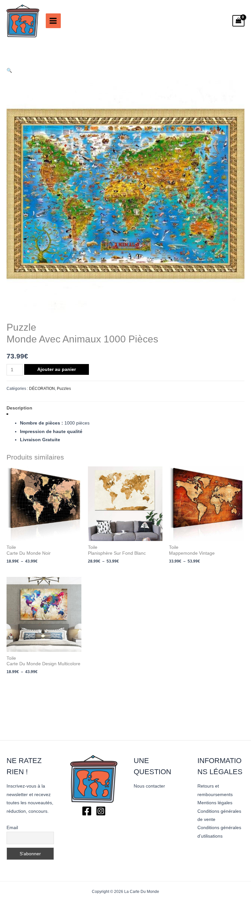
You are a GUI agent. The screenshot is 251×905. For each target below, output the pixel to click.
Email (12, 827)
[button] (9, 70)
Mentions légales (214, 802)
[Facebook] (87, 811)
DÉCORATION (42, 388)
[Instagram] (101, 811)
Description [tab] (19, 408)
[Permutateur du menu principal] (53, 20)
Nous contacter (149, 786)
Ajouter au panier (56, 369)
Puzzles (64, 388)
